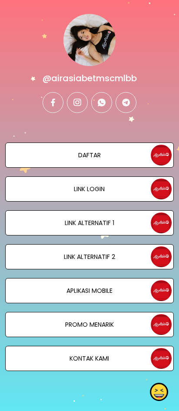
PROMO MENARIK (89, 324)
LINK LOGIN (89, 189)
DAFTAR (89, 155)
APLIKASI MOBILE (89, 290)
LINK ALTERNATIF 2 (89, 256)
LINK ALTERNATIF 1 (89, 223)
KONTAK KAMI (89, 358)
